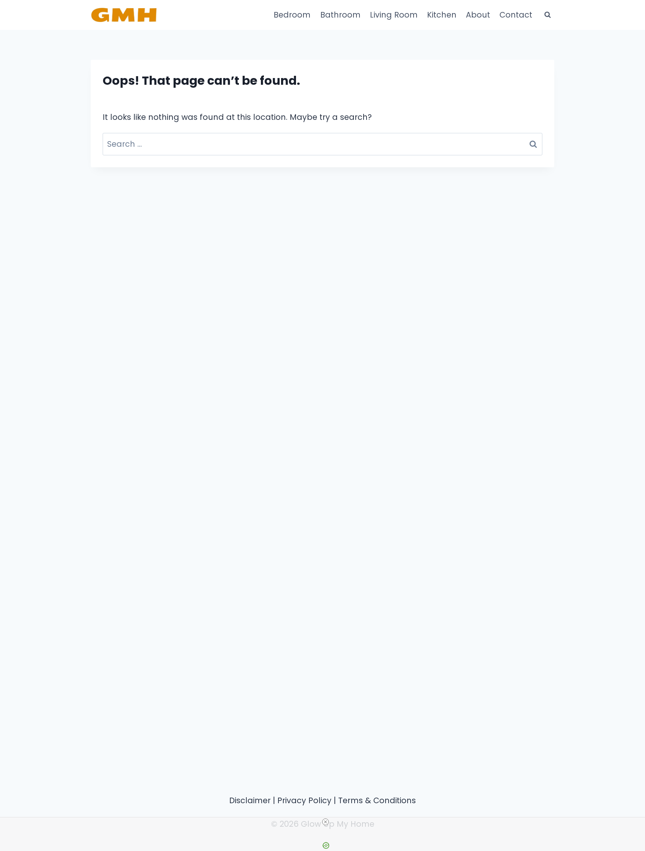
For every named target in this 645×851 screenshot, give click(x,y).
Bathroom (340, 14)
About (478, 14)
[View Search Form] (547, 15)
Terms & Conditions (377, 800)
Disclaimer (250, 800)
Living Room (394, 14)
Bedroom (292, 14)
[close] (325, 822)
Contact (515, 14)
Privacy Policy (304, 800)
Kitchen (442, 14)
